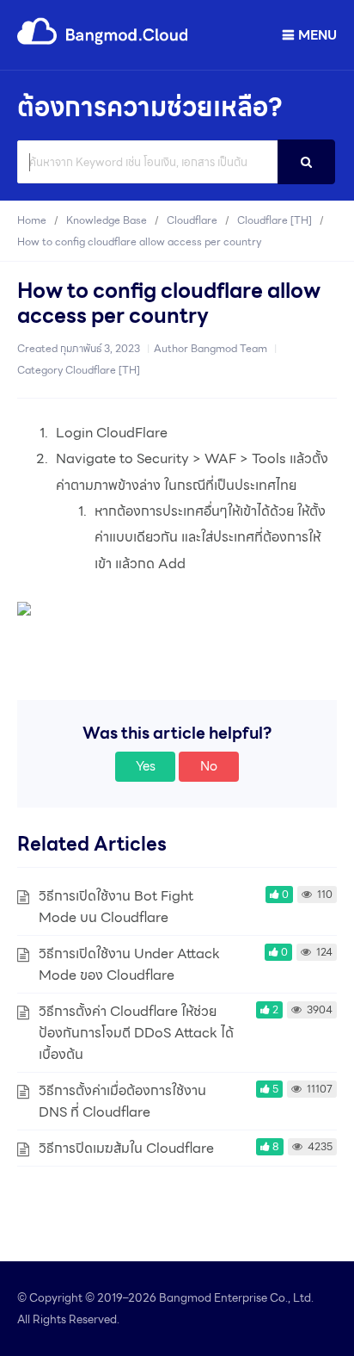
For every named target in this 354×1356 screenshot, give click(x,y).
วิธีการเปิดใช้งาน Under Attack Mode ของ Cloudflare (129, 964)
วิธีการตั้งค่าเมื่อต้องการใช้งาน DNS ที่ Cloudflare (122, 1101)
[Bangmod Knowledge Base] (103, 42)
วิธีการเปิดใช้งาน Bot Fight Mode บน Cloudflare (116, 906)
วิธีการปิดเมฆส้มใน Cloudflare (126, 1148)
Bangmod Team (229, 348)
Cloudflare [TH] (102, 370)
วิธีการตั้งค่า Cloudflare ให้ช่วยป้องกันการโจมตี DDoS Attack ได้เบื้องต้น (136, 1032)
